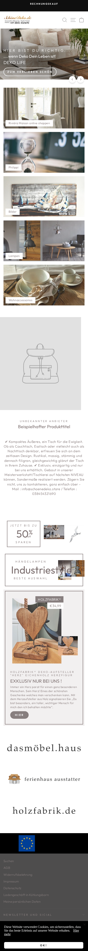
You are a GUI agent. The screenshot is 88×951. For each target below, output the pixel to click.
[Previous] (72, 79)
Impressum (11, 881)
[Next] (80, 79)
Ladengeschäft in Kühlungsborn (26, 895)
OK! (43, 945)
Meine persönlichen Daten (22, 901)
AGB (6, 868)
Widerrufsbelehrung (17, 875)
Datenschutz (12, 888)
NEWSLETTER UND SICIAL (27, 914)
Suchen (8, 861)
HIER (19, 715)
